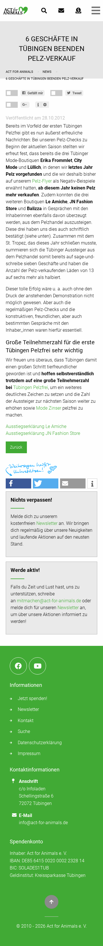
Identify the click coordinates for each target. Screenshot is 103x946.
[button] (18, 483)
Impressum (29, 753)
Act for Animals (20, 72)
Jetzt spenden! (32, 698)
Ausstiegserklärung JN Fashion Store (43, 433)
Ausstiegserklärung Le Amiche (36, 426)
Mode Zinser (48, 408)
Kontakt (25, 720)
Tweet (77, 93)
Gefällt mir (35, 93)
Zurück (16, 447)
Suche (24, 731)
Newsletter (47, 523)
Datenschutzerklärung (40, 742)
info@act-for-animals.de (43, 822)
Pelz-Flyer (42, 181)
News (47, 72)
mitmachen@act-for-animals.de (49, 600)
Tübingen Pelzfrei (30, 387)
